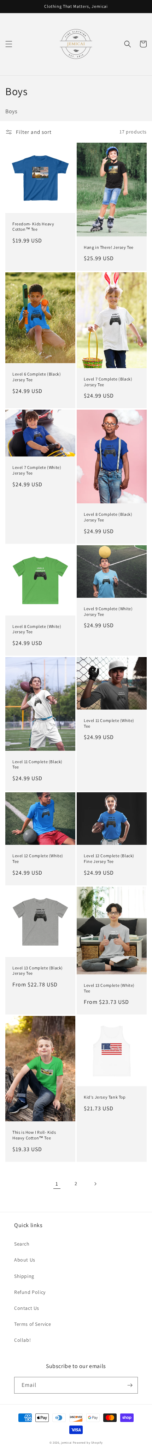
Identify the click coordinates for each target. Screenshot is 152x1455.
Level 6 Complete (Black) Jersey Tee (36, 376)
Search (22, 1244)
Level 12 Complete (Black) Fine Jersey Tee (109, 858)
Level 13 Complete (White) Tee (109, 988)
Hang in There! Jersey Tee (109, 247)
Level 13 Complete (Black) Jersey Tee (37, 970)
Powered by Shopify (88, 1442)
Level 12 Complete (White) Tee (37, 858)
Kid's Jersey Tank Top (105, 1097)
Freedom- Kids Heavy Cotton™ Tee (33, 226)
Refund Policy (30, 1292)
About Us (24, 1260)
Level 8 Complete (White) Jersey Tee (36, 629)
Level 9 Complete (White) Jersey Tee (108, 611)
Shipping (24, 1276)
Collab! (22, 1340)
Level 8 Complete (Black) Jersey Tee (108, 517)
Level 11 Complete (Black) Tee (37, 764)
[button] (9, 44)
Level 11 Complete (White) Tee (109, 723)
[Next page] (95, 1184)
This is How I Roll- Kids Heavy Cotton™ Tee (34, 1135)
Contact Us (26, 1308)
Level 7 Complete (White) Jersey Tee (36, 470)
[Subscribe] (130, 1385)
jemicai (66, 1442)
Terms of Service (32, 1324)
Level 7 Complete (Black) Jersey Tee (108, 381)
